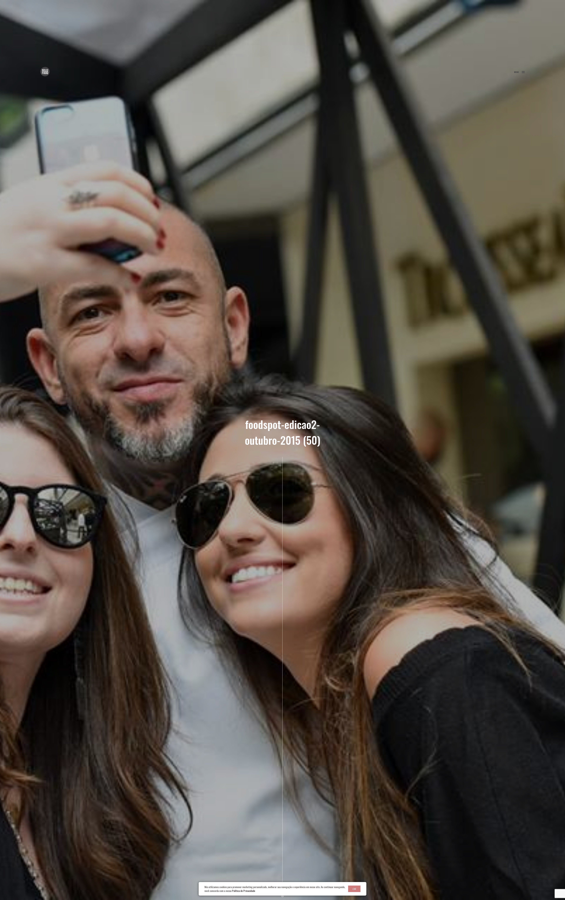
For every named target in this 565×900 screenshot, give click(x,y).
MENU (516, 72)
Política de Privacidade (243, 891)
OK (354, 889)
